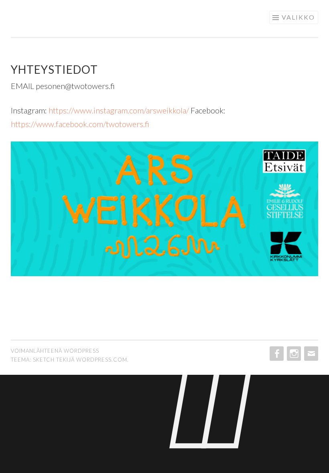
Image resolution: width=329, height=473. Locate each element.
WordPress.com (101, 359)
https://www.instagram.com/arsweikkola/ (119, 110)
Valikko (298, 17)
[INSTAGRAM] (293, 353)
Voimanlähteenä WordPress (55, 351)
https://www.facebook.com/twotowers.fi (80, 124)
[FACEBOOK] (276, 353)
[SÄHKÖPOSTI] (310, 353)
